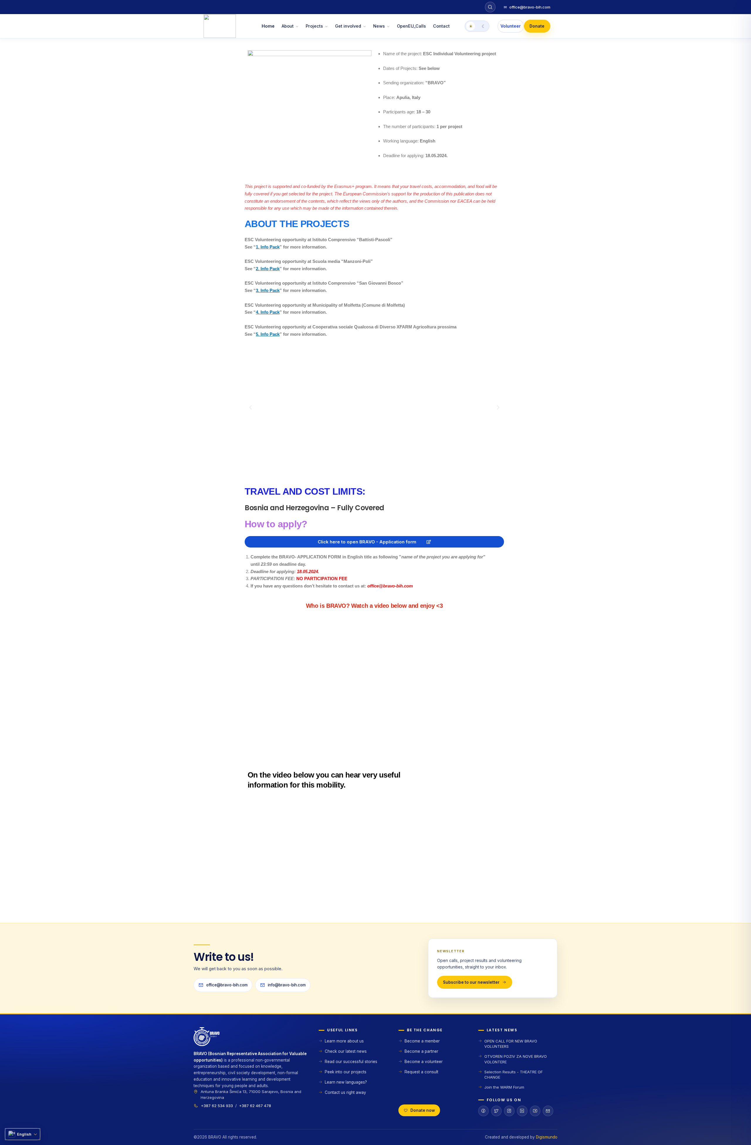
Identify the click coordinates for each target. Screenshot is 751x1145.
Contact (441, 25)
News (379, 25)
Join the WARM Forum (504, 1087)
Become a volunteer (424, 1061)
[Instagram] (509, 1111)
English (24, 1134)
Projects (314, 25)
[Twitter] (496, 1111)
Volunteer (510, 25)
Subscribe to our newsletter (471, 982)
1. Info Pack (268, 246)
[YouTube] (535, 1111)
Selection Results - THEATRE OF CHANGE (513, 1074)
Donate (537, 25)
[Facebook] (483, 1111)
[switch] (477, 26)
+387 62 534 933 (217, 1105)
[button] (250, 407)
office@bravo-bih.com (527, 7)
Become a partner (421, 1051)
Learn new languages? (346, 1082)
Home (268, 25)
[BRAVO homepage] (250, 1039)
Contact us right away (345, 1092)
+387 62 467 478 (255, 1105)
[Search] (490, 7)
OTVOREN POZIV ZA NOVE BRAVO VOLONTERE (515, 1059)
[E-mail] (548, 1111)
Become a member (422, 1041)
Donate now (422, 1110)
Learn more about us (344, 1041)
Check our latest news (346, 1051)
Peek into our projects (345, 1072)
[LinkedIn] (522, 1111)
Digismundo (546, 1137)
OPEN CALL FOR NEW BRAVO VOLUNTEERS (510, 1044)
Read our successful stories (351, 1061)
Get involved (348, 25)
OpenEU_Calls (411, 25)
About (288, 25)
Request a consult (421, 1072)
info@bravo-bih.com (287, 985)
